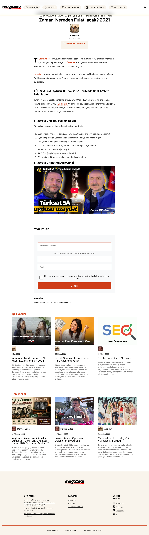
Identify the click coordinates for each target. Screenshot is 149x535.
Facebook (120, 511)
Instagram (120, 503)
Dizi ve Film (119, 7)
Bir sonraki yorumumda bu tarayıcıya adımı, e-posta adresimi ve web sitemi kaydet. (76, 277)
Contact (71, 503)
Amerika (38, 74)
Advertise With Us (75, 506)
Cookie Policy (70, 530)
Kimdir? (51, 7)
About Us (72, 500)
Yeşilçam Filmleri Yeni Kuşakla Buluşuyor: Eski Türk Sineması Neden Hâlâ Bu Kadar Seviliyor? (39, 502)
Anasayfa (33, 7)
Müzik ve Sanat (97, 7)
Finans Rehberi (72, 7)
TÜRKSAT (70, 62)
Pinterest (119, 507)
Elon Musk (62, 104)
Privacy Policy (52, 530)
